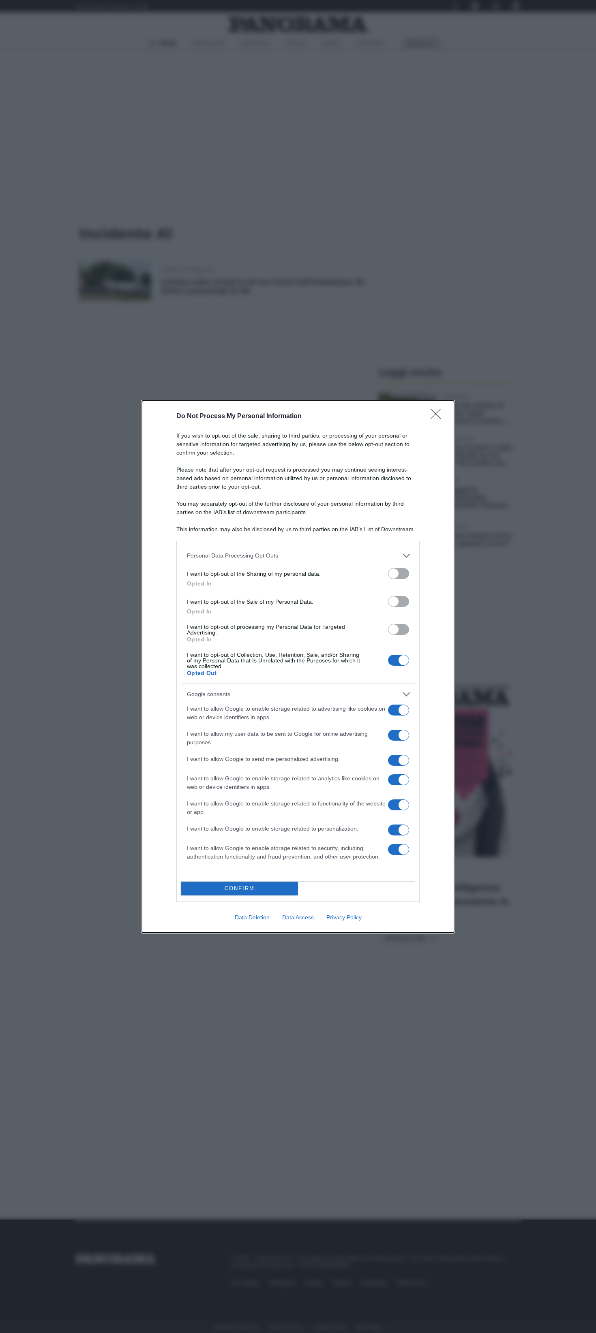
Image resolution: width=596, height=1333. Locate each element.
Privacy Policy (344, 917)
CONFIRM (240, 888)
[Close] (438, 416)
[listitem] (298, 555)
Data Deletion (252, 917)
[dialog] (298, 667)
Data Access (298, 917)
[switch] (398, 573)
